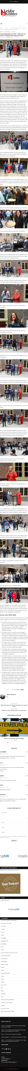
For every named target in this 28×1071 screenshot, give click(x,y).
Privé (2, 987)
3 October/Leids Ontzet (6, 923)
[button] (1, 730)
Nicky (1, 785)
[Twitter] (11, 1)
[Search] (26, 24)
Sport (2, 996)
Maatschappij (4, 961)
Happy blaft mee (4, 941)
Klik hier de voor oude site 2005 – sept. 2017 (10, 870)
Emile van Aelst (10, 37)
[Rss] (17, 1)
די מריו (1, 763)
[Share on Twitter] (15, 689)
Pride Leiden (3, 985)
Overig (2, 979)
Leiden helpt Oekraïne (6, 955)
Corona (2, 932)
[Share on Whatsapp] (20, 689)
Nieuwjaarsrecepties (5, 973)
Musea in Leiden (4, 964)
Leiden (6, 28)
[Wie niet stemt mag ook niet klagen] (14, 727)
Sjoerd (2, 1025)
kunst (2, 946)
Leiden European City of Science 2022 (9, 952)
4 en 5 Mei (3, 926)
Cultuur (2, 935)
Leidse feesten (4, 958)
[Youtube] (15, 1)
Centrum (3, 929)
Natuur (2, 970)
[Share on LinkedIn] (18, 689)
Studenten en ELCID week (6, 1002)
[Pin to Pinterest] (17, 689)
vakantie (3, 1005)
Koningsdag (3, 944)
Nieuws (2, 976)
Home (1, 28)
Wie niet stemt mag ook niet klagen (14, 738)
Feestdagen (3, 938)
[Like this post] (13, 689)
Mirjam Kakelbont (5, 1037)
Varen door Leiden (5, 1008)
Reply (27, 751)
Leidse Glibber (6, 1068)
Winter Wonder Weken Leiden (7, 1011)
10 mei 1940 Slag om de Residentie (9, 920)
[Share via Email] (23, 689)
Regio (2, 990)
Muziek (2, 967)
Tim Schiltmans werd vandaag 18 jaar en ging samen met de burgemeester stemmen (13, 1030)
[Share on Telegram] (21, 689)
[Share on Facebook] (14, 689)
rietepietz (3, 794)
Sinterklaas (3, 993)
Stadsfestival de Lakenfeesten (7, 999)
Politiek (2, 982)
